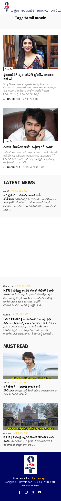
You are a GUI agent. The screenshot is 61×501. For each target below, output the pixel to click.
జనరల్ (7, 314)
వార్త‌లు (15, 10)
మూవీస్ (8, 69)
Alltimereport (11, 99)
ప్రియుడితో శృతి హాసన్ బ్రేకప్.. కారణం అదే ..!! (28, 76)
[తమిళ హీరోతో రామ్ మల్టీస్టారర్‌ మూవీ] (30, 124)
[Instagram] (26, 492)
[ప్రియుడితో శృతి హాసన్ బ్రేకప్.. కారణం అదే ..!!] (30, 52)
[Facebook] (19, 492)
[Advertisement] (30, 247)
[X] (33, 492)
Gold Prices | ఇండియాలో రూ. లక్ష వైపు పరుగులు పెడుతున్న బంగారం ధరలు (27, 321)
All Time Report (39, 478)
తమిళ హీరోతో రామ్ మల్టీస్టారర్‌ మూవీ (28, 146)
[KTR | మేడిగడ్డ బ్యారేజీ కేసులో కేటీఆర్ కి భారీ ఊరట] (30, 416)
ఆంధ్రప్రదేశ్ (27, 10)
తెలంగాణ (42, 10)
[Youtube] (40, 492)
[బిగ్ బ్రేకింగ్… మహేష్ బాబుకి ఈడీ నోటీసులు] (30, 365)
